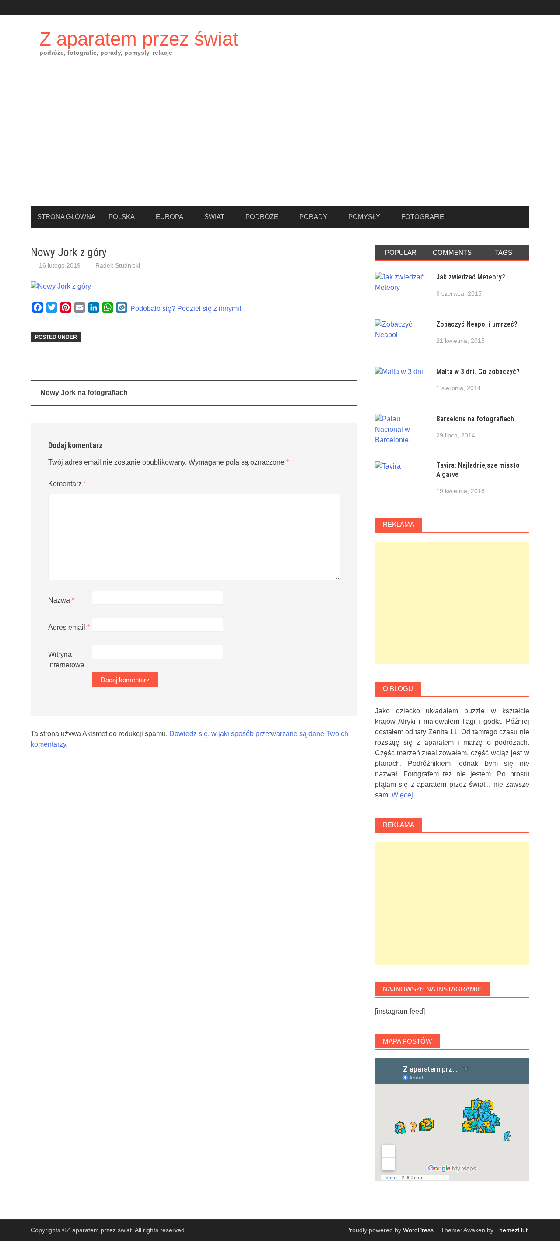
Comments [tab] (452, 252)
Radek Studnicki (117, 265)
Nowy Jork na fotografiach (84, 392)
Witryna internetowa (66, 660)
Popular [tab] (400, 252)
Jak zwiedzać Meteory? (470, 277)
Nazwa (61, 600)
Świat (214, 216)
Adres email (69, 627)
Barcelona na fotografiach (475, 419)
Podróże (261, 216)
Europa (169, 216)
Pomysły (364, 216)
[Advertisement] (280, 140)
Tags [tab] (503, 252)
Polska (121, 216)
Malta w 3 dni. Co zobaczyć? (478, 371)
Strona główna (66, 216)
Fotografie (422, 216)
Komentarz (67, 483)
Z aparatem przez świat (138, 38)
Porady (313, 216)
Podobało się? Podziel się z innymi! (185, 308)
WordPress (418, 1230)
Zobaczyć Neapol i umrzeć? (477, 324)
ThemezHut (511, 1230)
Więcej (402, 795)
